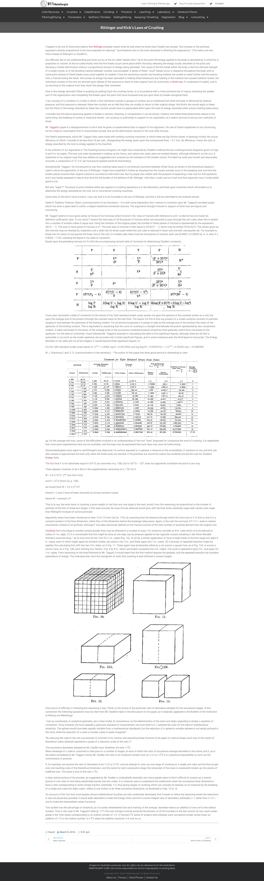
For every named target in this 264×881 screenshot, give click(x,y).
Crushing (50, 530)
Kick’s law (177, 81)
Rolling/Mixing (122, 17)
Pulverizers (74, 17)
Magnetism (168, 17)
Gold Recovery (51, 12)
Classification (92, 12)
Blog (181, 17)
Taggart (53, 127)
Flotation (126, 12)
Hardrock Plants (187, 12)
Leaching (144, 12)
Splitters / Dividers (99, 17)
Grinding (108, 12)
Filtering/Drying (51, 17)
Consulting (198, 17)
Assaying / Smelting (146, 17)
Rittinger (98, 46)
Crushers (72, 12)
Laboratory (164, 12)
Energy (49, 457)
